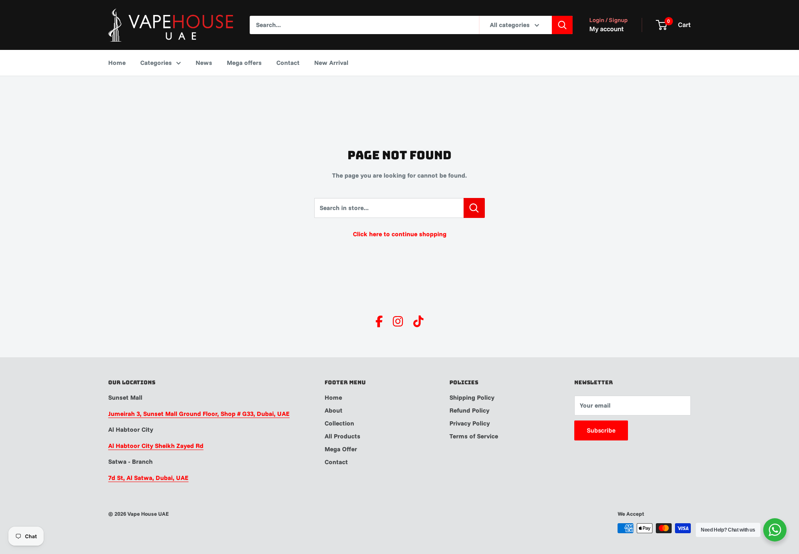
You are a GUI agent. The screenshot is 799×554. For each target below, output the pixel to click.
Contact (288, 63)
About (333, 410)
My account (606, 29)
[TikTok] (418, 321)
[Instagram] (398, 321)
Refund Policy (469, 410)
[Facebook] (379, 321)
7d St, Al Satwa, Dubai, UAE (148, 478)
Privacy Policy (469, 423)
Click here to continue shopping (400, 234)
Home (117, 63)
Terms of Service (473, 436)
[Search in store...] (474, 208)
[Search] (562, 25)
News (204, 63)
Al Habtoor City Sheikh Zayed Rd (155, 446)
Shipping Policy (471, 397)
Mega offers (244, 63)
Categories (156, 63)
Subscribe (601, 430)
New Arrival (331, 63)
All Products (342, 436)
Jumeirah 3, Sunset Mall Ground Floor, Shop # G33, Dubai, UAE (199, 414)
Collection (339, 423)
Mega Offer (341, 449)
